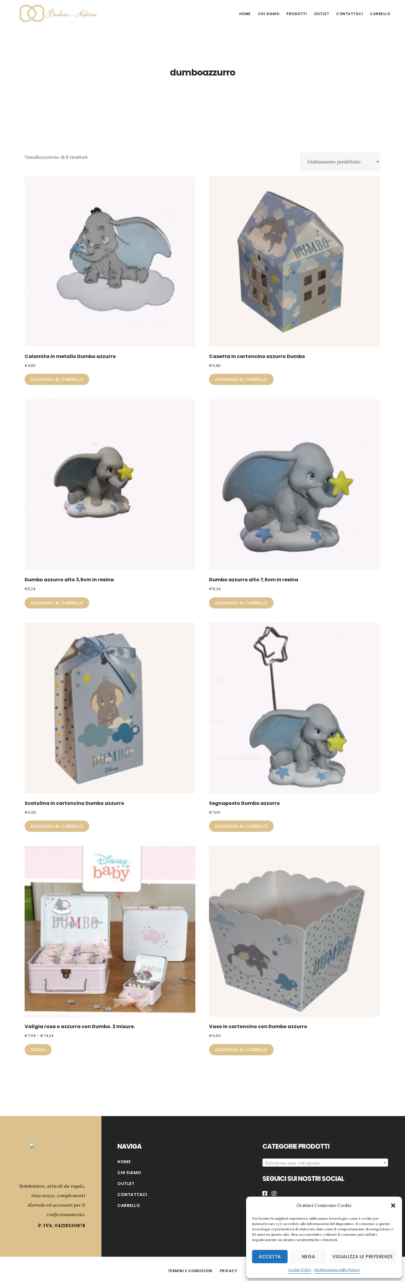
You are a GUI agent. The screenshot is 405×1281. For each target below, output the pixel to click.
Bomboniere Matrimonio (56, 13)
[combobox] (325, 1162)
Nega (308, 1256)
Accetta (270, 1256)
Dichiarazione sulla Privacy (337, 1269)
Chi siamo (129, 1173)
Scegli (38, 1050)
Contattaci (132, 1194)
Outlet (125, 1184)
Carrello (128, 1205)
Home (123, 1162)
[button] (393, 1205)
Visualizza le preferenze (362, 1256)
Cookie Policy (299, 1269)
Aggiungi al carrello (57, 379)
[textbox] (325, 1163)
